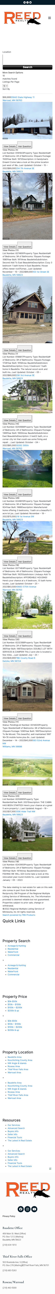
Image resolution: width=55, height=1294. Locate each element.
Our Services (14, 1125)
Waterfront (13, 952)
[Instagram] (27, 2)
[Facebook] (24, 2)
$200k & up (13, 1010)
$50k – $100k (14, 1004)
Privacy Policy (9, 1216)
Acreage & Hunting (17, 945)
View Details (10, 146)
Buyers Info (13, 1131)
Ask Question (24, 146)
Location (7, 52)
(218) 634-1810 (9, 1245)
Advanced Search (16, 1128)
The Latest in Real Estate (20, 1140)
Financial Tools (15, 1137)
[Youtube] (30, 2)
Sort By (6, 89)
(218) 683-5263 (9, 1270)
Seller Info (12, 1134)
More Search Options (13, 72)
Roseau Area (14, 1066)
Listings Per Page (11, 81)
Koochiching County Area (20, 1060)
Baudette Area (14, 1057)
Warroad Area (14, 1072)
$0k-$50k (12, 1001)
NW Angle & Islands (17, 1063)
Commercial (13, 955)
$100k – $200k (15, 1007)
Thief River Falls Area (18, 1069)
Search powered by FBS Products (19, 915)
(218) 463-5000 (9, 1288)
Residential (13, 949)
